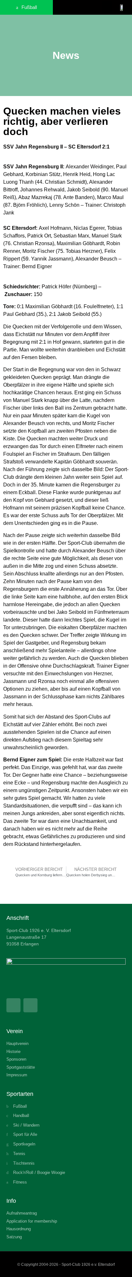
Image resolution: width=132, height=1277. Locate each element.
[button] (107, 7)
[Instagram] (30, 1005)
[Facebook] (13, 1005)
